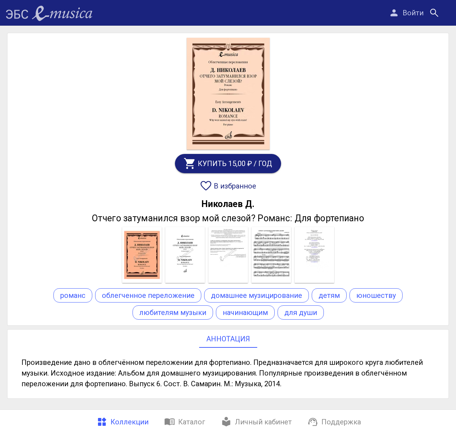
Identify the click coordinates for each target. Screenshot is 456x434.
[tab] (122, 422)
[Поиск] (434, 12)
